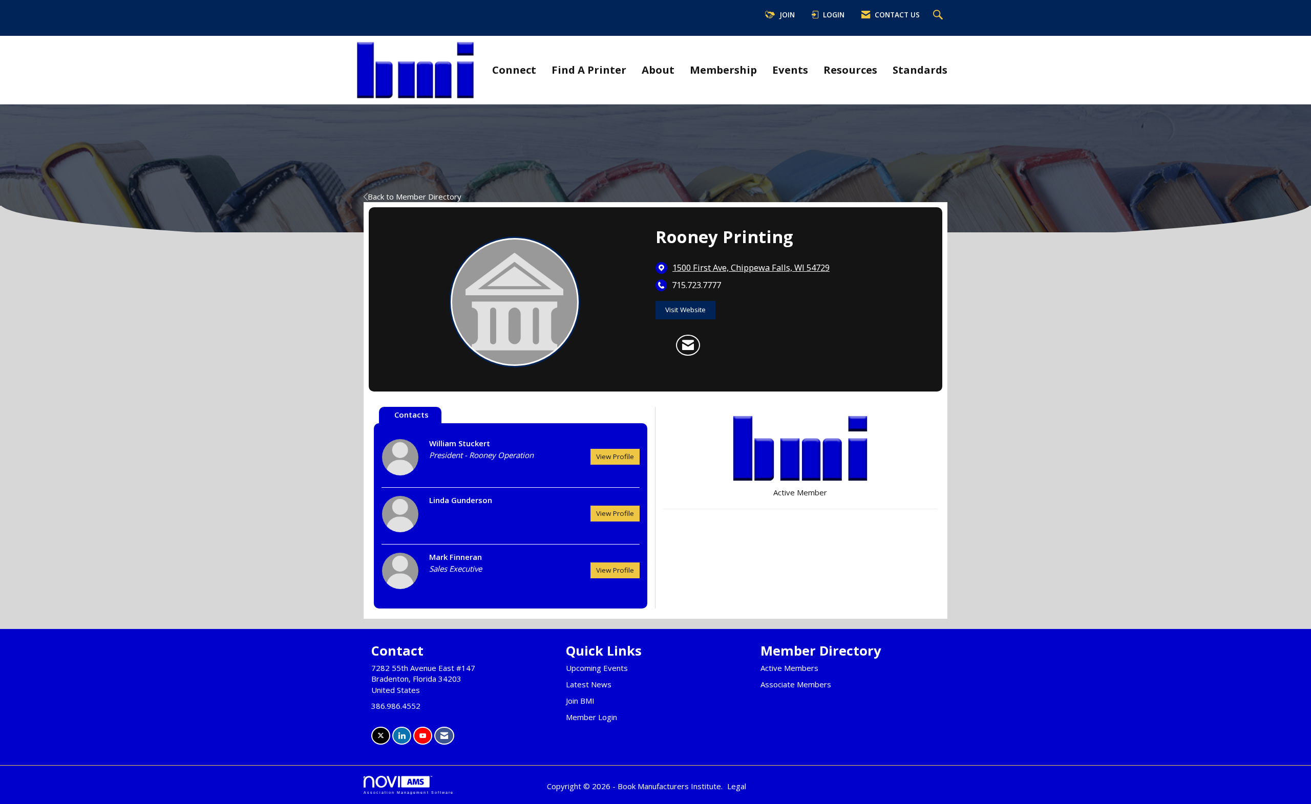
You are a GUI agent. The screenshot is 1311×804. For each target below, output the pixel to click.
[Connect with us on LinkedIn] (401, 736)
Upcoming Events (597, 668)
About (658, 69)
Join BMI (580, 701)
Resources (850, 69)
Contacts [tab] (411, 414)
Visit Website (685, 309)
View (615, 456)
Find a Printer (589, 69)
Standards (920, 69)
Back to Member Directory (414, 196)
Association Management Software (409, 792)
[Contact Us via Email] (444, 736)
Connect (514, 69)
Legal (736, 786)
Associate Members (795, 684)
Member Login (591, 717)
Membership (723, 69)
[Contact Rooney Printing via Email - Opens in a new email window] (688, 345)
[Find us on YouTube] (422, 736)
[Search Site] (939, 15)
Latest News (588, 684)
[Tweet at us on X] (380, 736)
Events (790, 69)
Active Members (789, 668)
